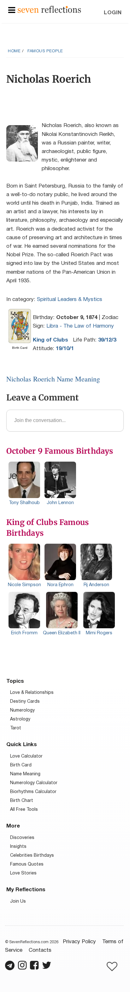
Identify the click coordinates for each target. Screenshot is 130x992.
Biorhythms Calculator (33, 792)
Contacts (40, 950)
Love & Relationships (32, 693)
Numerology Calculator (33, 783)
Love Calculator (26, 756)
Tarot (15, 728)
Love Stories (23, 873)
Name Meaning (25, 774)
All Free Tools (24, 810)
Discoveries (22, 838)
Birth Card (21, 765)
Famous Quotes (27, 864)
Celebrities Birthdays (32, 856)
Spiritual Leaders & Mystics (69, 299)
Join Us (18, 901)
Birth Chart (21, 801)
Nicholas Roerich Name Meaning (53, 378)
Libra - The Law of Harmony (80, 326)
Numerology (22, 710)
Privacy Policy (79, 941)
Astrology (20, 719)
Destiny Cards (25, 702)
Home (14, 51)
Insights (18, 847)
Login (113, 12)
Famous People (45, 51)
